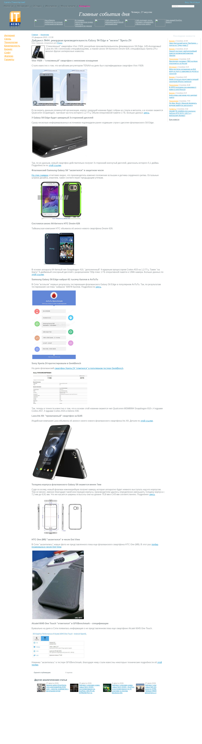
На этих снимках (40, 175)
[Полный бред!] (53, 672)
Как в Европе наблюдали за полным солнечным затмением (54, 22)
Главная (35, 35)
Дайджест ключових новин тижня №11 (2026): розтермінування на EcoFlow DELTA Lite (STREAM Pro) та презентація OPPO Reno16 (89, 690)
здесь (146, 113)
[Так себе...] (58, 672)
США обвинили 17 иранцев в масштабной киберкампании (114, 22)
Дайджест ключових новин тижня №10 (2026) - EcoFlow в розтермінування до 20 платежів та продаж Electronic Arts (123, 689)
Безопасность (12, 45)
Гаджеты (9, 59)
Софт (7, 52)
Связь (7, 39)
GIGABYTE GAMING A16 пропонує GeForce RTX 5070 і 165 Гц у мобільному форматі (182, 113)
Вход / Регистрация (192, 2)
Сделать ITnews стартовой (14, 2)
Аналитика (45, 35)
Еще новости (174, 120)
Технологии (11, 42)
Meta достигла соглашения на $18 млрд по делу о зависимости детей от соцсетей (184, 71)
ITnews (59, 43)
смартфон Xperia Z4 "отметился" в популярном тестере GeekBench (89, 368)
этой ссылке (55, 165)
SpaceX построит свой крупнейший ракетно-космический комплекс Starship (183, 53)
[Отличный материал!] (63, 672)
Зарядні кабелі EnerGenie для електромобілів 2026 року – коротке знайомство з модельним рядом (57, 688)
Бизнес (8, 49)
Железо (8, 56)
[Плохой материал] (55, 672)
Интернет (9, 35)
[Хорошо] (60, 672)
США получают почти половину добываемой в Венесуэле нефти (144, 22)
